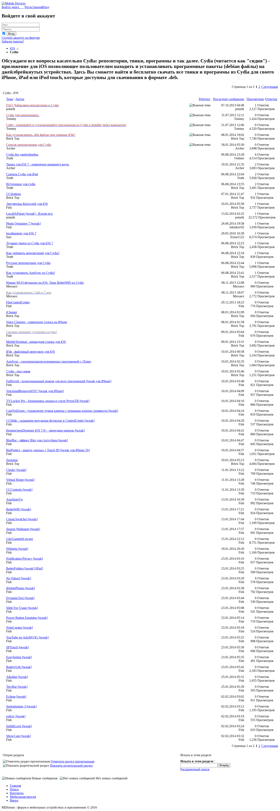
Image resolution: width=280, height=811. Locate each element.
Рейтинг (205, 99)
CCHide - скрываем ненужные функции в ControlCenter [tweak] (50, 420)
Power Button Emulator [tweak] (27, 617)
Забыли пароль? (13, 41)
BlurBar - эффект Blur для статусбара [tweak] (37, 440)
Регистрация (33, 7)
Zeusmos (12, 460)
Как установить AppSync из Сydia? (30, 273)
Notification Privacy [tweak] (24, 558)
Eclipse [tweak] (16, 696)
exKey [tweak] (15, 716)
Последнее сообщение (228, 99)
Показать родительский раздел (71, 765)
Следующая (269, 86)
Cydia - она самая (18, 371)
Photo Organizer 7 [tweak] (23, 223)
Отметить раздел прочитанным (72, 761)
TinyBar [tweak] (16, 686)
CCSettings (13, 194)
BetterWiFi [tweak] (18, 509)
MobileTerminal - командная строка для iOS (36, 341)
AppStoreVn (14, 499)
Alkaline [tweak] (17, 677)
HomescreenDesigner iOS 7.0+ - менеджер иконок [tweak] (45, 430)
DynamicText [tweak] (20, 598)
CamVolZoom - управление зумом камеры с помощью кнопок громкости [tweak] (62, 410)
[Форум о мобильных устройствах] (13, 3)
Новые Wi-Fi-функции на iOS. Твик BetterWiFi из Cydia (45, 282)
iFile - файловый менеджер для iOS (30, 351)
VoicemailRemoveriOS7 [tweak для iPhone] (35, 391)
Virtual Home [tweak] (20, 479)
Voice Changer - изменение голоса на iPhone (36, 322)
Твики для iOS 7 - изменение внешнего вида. (37, 164)
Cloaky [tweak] (16, 470)
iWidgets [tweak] (17, 548)
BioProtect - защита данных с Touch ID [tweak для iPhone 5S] (48, 450)
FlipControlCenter (18, 302)
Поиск (14, 789)
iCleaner (11, 312)
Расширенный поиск (194, 769)
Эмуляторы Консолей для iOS (27, 204)
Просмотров (255, 99)
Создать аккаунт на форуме (21, 37)
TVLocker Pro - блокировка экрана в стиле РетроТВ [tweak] (47, 401)
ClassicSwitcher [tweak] (22, 519)
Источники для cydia (20, 184)
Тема (9, 99)
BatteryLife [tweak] (19, 667)
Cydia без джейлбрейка (22, 154)
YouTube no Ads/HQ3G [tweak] (27, 637)
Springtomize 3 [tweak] (21, 706)
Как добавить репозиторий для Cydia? (32, 253)
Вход (45, 7)
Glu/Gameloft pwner (19, 539)
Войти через (13, 7)
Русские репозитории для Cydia (28, 263)
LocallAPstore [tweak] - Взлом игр (29, 213)
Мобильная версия (23, 796)
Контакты (17, 793)
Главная (15, 785)
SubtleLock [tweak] (19, 726)
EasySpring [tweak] (19, 657)
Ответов (271, 99)
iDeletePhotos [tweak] (20, 588)
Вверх (14, 800)
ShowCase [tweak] (18, 736)
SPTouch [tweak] (17, 647)
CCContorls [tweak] (19, 489)
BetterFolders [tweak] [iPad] (24, 568)
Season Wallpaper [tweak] (23, 529)
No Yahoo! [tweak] (18, 578)
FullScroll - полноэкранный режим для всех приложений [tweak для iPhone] (58, 381)
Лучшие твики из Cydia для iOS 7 (29, 243)
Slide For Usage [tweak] (22, 608)
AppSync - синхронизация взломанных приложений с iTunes (48, 361)
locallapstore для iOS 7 (21, 233)
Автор (19, 99)
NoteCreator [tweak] (19, 627)
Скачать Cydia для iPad (22, 174)
